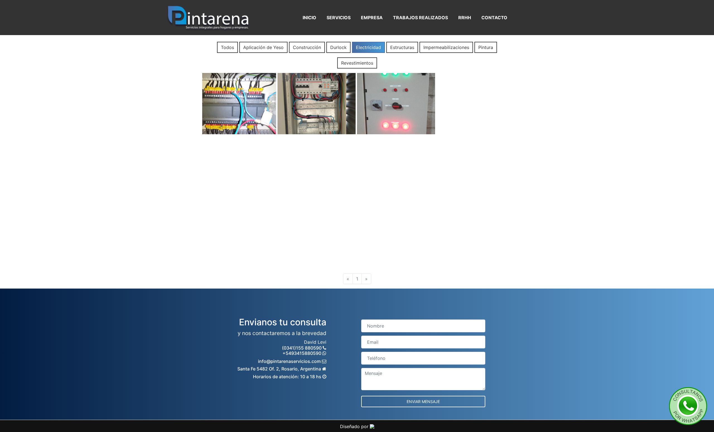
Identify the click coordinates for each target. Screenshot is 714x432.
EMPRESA (372, 17)
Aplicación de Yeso (263, 47)
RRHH (464, 17)
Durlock (338, 47)
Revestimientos (357, 63)
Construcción (307, 47)
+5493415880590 (302, 353)
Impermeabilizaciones (446, 47)
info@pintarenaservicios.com (290, 361)
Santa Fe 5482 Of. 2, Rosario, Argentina (279, 369)
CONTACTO (494, 17)
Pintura (485, 47)
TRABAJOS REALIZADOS (420, 17)
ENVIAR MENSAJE (423, 401)
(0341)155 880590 (302, 348)
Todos (227, 47)
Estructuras (402, 47)
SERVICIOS (339, 17)
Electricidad (368, 47)
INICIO (309, 17)
